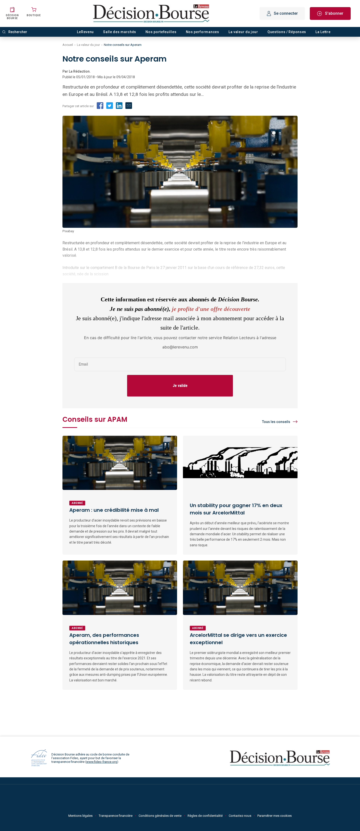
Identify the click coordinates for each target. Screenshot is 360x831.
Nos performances (202, 32)
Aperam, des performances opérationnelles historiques (104, 639)
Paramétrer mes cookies (274, 816)
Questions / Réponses (286, 32)
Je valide (180, 385)
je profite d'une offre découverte (211, 309)
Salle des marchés (119, 32)
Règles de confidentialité (205, 816)
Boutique (34, 15)
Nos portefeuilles (160, 32)
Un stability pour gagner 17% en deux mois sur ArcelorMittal (236, 509)
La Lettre (322, 32)
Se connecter (286, 13)
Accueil (67, 45)
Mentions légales (80, 816)
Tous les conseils (276, 422)
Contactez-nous (240, 816)
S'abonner (334, 13)
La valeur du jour (243, 32)
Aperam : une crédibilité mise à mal (114, 510)
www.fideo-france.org (101, 762)
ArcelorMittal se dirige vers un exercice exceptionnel (238, 639)
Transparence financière (115, 816)
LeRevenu (85, 32)
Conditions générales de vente (160, 816)
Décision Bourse (12, 17)
